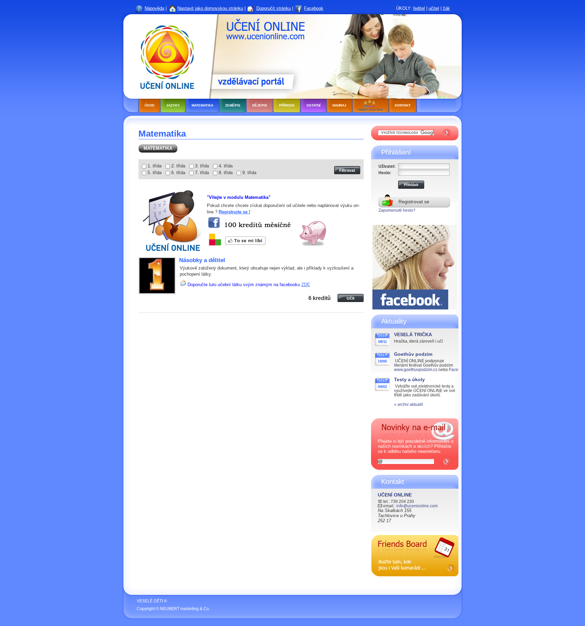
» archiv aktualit (408, 404)
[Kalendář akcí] (415, 581)
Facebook (313, 8)
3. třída (202, 165)
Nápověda (154, 8)
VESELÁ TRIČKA (413, 334)
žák (446, 8)
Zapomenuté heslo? (396, 210)
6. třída (178, 172)
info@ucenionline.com (417, 506)
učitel (434, 8)
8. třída (226, 172)
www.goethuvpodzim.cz (415, 369)
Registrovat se (413, 201)
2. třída (178, 165)
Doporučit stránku (273, 8)
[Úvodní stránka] (165, 56)
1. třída (154, 165)
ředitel (419, 8)
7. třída (202, 172)
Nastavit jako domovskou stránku (210, 8)
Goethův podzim (413, 354)
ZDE (305, 284)
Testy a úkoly (409, 379)
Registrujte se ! (234, 211)
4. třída (226, 165)
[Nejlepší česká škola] (370, 106)
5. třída (154, 172)
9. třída (249, 172)
